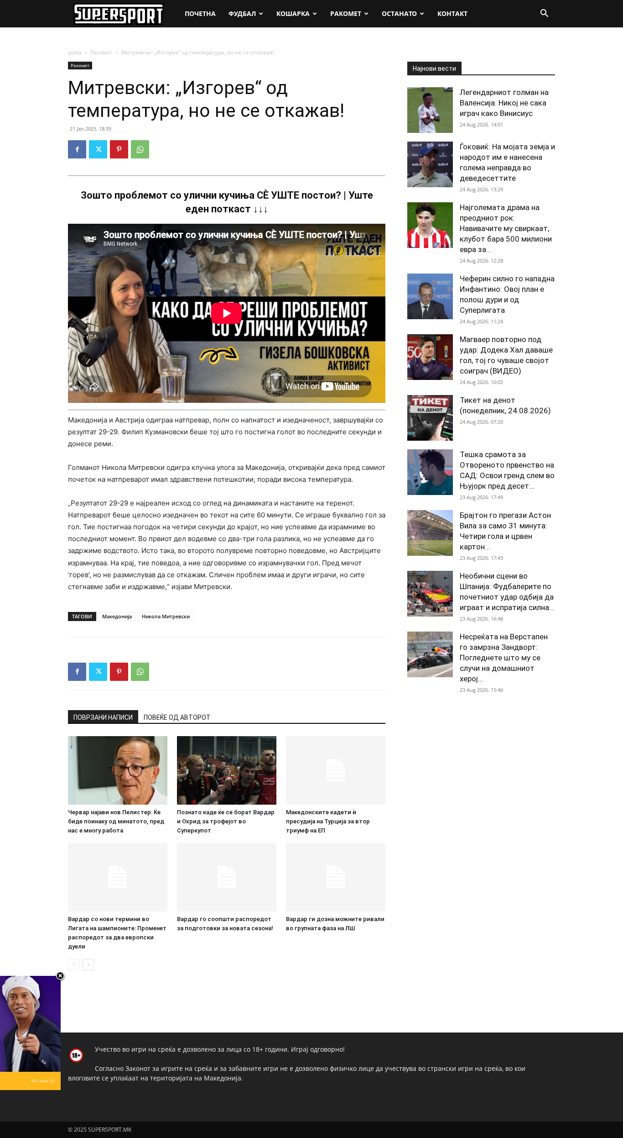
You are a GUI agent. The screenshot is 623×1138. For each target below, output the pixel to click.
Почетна (200, 13)
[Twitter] (98, 149)
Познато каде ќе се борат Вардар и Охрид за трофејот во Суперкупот (226, 821)
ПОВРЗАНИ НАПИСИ (103, 717)
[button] (544, 14)
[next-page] (88, 964)
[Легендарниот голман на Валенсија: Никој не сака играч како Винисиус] (430, 110)
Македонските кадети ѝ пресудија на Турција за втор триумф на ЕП (328, 821)
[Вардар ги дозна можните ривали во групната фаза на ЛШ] (335, 877)
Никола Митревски (166, 616)
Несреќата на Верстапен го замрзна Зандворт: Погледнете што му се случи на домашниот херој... (504, 657)
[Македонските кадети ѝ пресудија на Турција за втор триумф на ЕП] (335, 770)
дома (75, 52)
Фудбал (242, 13)
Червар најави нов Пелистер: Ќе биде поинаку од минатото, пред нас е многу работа (116, 821)
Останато (399, 13)
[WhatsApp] (140, 149)
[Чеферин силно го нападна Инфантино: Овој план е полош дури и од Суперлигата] (430, 296)
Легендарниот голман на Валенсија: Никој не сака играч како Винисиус (504, 103)
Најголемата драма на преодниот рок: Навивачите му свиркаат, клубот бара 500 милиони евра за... (506, 228)
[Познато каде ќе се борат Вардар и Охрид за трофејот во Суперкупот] (226, 770)
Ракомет (345, 13)
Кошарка (293, 13)
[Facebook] (77, 149)
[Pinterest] (119, 149)
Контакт (452, 13)
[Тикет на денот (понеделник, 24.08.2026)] (430, 418)
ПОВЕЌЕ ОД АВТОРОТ (177, 717)
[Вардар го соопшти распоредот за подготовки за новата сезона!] (226, 877)
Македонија (117, 616)
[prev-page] (73, 964)
